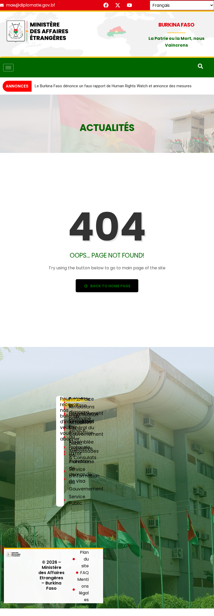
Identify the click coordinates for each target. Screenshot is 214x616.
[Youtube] (129, 5)
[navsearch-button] (200, 67)
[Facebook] (106, 5)
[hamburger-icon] (8, 67)
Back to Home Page (110, 286)
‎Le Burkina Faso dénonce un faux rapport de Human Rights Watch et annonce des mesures (113, 86)
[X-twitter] (117, 5)
